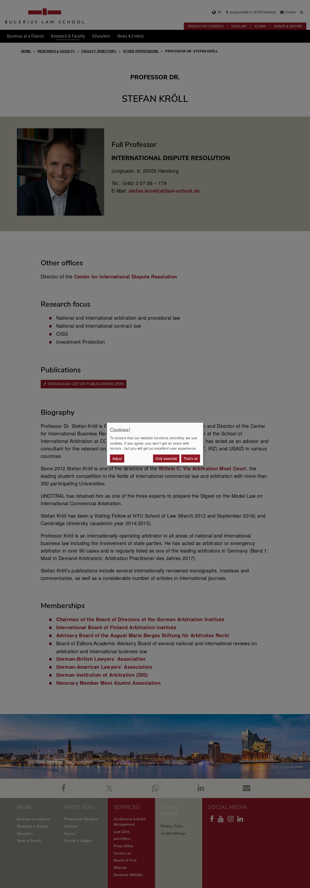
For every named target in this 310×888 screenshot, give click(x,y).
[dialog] (155, 444)
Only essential (166, 458)
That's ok (191, 458)
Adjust (117, 458)
